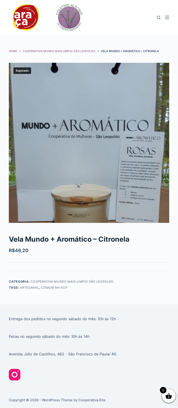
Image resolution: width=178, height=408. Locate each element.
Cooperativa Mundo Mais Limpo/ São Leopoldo (72, 281)
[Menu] (167, 17)
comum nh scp (54, 287)
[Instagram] (14, 374)
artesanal (29, 287)
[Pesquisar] (158, 17)
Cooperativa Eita (91, 400)
